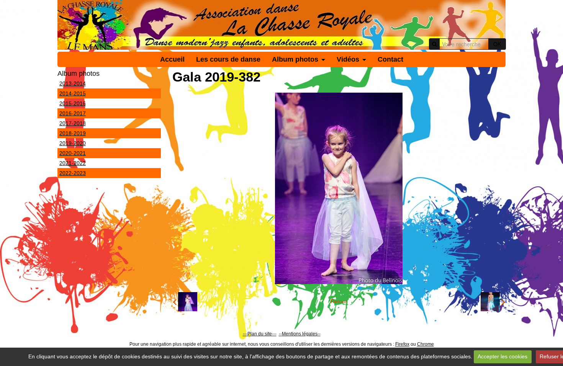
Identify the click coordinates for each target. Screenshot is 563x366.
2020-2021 (72, 153)
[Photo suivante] (493, 301)
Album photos (295, 59)
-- (280, 334)
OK (497, 44)
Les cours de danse (228, 59)
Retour (339, 301)
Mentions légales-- (301, 334)
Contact (390, 59)
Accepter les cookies (502, 356)
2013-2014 (72, 83)
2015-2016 (72, 103)
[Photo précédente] (185, 301)
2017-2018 (72, 123)
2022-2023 (72, 173)
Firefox (402, 344)
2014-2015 (72, 93)
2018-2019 (72, 133)
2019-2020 (72, 143)
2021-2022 (72, 163)
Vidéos (348, 59)
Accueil (172, 59)
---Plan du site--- (260, 334)
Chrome (425, 344)
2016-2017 (72, 113)
